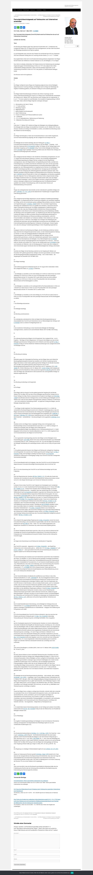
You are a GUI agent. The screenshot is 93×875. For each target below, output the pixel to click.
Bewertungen (26, 10)
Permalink (35, 814)
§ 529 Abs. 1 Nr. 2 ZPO (20, 677)
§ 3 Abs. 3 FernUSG (44, 520)
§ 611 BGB (26, 439)
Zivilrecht (26, 812)
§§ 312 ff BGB (45, 504)
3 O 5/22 (30, 268)
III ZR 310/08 (55, 647)
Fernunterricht (38, 812)
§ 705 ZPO (48, 369)
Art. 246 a (25, 523)
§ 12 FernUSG (31, 146)
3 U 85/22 (35, 31)
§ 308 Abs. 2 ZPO (22, 735)
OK (72, 872)
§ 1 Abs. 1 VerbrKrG (50, 548)
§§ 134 (25, 708)
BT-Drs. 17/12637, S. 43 (50, 501)
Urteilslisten (39, 10)
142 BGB (32, 708)
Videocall (43, 812)
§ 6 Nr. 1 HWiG (18, 549)
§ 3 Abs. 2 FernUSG (49, 511)
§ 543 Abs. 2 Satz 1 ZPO (42, 754)
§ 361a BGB (24, 495)
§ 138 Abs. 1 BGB (31, 204)
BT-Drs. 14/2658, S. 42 (20, 497)
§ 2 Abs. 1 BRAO (29, 565)
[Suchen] (77, 46)
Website (15, 859)
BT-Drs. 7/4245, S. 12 (19, 597)
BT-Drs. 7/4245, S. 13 (38, 476)
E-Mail (15, 854)
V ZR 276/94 (36, 738)
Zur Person (19, 10)
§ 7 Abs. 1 (47, 142)
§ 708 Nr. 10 (49, 749)
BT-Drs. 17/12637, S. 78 (25, 514)
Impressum (32, 10)
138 (28, 708)
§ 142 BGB (19, 149)
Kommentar (16, 833)
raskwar (27, 23)
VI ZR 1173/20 (45, 368)
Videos (44, 10)
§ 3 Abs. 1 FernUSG (35, 508)
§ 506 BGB (33, 577)
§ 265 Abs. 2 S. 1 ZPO (25, 415)
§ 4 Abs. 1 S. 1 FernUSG (26, 499)
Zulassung (54, 812)
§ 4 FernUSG (27, 492)
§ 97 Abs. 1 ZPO (44, 733)
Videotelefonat (48, 812)
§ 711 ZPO (55, 749)
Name (15, 849)
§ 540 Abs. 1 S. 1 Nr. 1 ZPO (24, 191)
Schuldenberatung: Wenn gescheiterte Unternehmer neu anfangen (31, 780)
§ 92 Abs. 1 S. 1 (35, 733)
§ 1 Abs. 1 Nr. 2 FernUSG (41, 616)
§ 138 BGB (31, 148)
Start (15, 10)
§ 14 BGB (26, 567)
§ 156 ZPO (19, 174)
